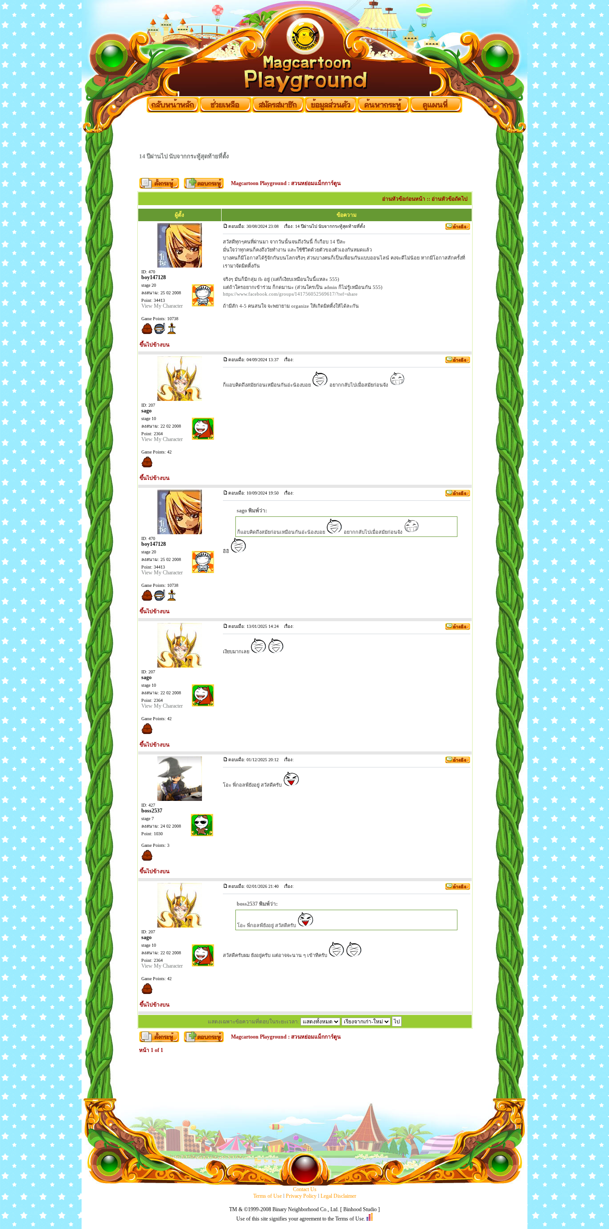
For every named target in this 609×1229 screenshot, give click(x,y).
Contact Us (305, 1189)
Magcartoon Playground (259, 183)
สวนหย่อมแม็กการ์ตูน (316, 183)
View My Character (162, 306)
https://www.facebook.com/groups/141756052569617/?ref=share (290, 294)
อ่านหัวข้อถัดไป (450, 199)
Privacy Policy (301, 1196)
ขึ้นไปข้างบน (154, 345)
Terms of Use (267, 1196)
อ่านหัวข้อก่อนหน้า (403, 199)
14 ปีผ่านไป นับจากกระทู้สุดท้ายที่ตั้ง (184, 156)
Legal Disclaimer (338, 1196)
